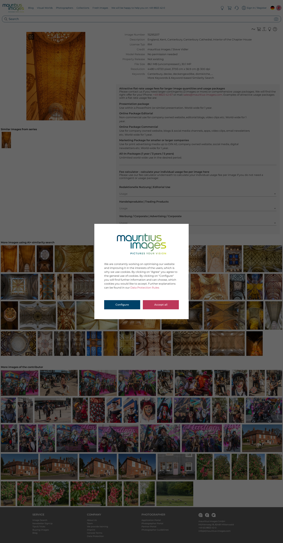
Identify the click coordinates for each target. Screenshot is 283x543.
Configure (122, 304)
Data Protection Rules (144, 287)
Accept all (160, 304)
